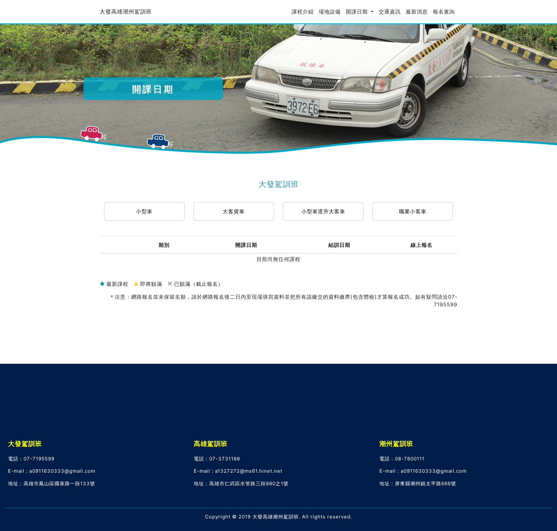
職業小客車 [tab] (412, 211)
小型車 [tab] (144, 211)
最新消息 (417, 11)
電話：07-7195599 (31, 459)
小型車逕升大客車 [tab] (323, 211)
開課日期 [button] (358, 11)
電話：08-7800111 (402, 459)
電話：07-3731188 (217, 459)
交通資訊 (390, 11)
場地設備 (330, 11)
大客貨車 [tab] (234, 211)
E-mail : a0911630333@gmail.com (51, 471)
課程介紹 (303, 11)
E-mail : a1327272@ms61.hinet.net (238, 471)
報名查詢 (444, 11)
